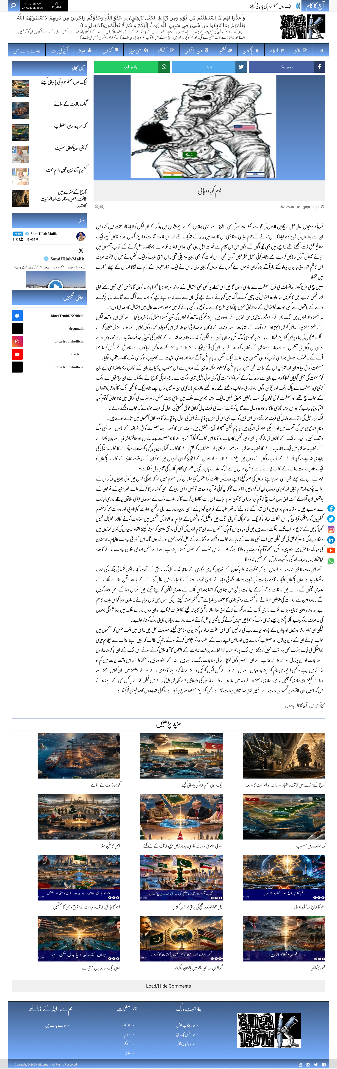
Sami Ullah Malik (67, 259)
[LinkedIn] (331, 539)
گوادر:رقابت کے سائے (276, 6)
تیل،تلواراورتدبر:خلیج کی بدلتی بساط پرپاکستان (197, 907)
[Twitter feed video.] (56, 287)
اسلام (127, 1034)
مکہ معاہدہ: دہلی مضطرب (310, 846)
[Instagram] (331, 529)
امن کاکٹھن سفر (110, 846)
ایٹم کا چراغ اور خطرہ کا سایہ (309, 907)
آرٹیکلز (127, 1043)
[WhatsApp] (331, 561)
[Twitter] (331, 518)
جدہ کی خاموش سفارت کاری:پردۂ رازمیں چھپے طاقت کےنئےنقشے (183, 846)
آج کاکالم (301, 705)
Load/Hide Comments (168, 986)
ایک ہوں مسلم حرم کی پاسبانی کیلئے (202, 785)
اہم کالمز (126, 1025)
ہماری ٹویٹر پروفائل (185, 1043)
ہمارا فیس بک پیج (185, 1034)
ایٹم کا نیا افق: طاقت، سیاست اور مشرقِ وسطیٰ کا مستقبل (86, 907)
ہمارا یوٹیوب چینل (185, 1025)
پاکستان (289, 705)
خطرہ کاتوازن (318, 968)
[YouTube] (331, 550)
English (57, 7)
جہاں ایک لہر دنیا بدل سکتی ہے (101, 968)
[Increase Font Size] (101, 207)
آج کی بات (59, 50)
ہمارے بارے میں (26, 50)
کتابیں (127, 1053)
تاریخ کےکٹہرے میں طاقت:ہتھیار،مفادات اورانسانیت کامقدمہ (285, 785)
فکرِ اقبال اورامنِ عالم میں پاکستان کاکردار (199, 968)
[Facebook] (331, 508)
